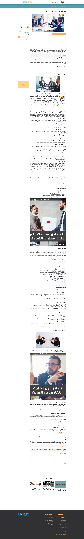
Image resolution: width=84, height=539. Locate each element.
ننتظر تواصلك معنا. (38, 518)
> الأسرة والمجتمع (63, 524)
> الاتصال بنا (51, 524)
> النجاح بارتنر (51, 517)
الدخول (30, 2)
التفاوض (61, 96)
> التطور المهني (63, 521)
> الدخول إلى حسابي (50, 521)
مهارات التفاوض (21, 31)
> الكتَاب (64, 530)
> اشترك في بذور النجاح (49, 518)
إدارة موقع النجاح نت (51, 450)
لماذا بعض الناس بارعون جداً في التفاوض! (56, 419)
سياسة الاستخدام (20, 515)
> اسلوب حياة (63, 520)
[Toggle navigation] (19, 2)
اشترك (23, 85)
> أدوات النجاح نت (63, 531)
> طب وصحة (63, 523)
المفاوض (48, 184)
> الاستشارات (63, 527)
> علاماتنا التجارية (50, 523)
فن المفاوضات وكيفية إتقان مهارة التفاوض (56, 285)
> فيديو (64, 525)
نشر (65, 463)
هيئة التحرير (23, 27)
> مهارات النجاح (63, 517)
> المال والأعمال (63, 518)
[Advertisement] (48, 41)
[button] (48, 55)
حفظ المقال (26, 32)
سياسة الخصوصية (24, 515)
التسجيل (25, 2)
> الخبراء (64, 528)
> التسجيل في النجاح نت (49, 520)
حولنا (28, 515)
